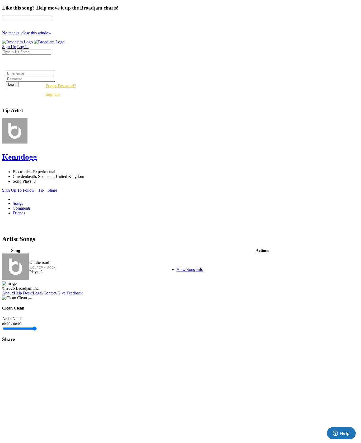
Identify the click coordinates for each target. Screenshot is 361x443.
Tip (41, 190)
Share (52, 190)
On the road (39, 262)
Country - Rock (42, 267)
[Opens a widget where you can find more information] (341, 433)
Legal (37, 293)
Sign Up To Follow (18, 190)
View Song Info (190, 269)
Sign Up (53, 94)
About (7, 293)
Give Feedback (70, 293)
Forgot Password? (61, 86)
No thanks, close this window (27, 33)
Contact (49, 293)
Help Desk (23, 293)
